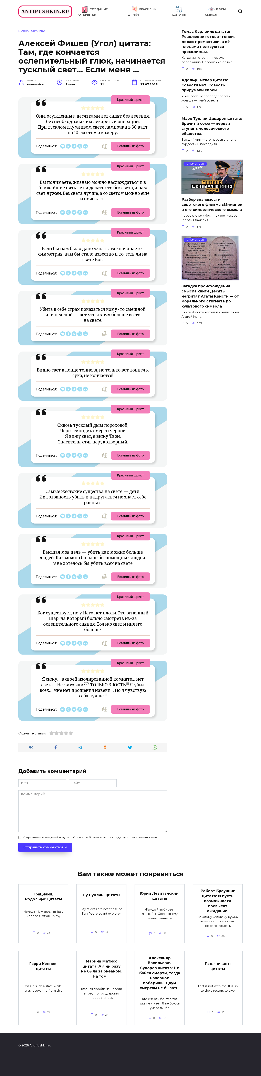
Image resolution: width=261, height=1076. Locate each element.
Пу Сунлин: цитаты (101, 895)
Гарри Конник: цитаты (43, 966)
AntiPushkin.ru (45, 11)
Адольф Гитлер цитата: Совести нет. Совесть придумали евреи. (204, 85)
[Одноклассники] (68, 146)
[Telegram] (74, 146)
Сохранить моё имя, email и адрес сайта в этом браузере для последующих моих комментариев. (90, 837)
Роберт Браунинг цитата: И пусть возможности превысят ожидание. (217, 901)
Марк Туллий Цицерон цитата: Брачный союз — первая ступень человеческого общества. (211, 126)
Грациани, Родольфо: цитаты (43, 896)
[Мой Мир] (85, 146)
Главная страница (31, 30)
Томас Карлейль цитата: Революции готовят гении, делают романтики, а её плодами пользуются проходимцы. (208, 41)
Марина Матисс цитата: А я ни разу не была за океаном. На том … (101, 968)
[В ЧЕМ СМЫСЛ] (212, 191)
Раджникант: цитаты (218, 966)
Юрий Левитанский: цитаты (159, 896)
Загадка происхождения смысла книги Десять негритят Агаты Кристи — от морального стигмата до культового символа (210, 296)
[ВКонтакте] (62, 146)
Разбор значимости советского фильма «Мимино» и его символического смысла (211, 204)
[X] (79, 146)
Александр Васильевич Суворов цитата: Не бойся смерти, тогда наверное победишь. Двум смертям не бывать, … (159, 975)
